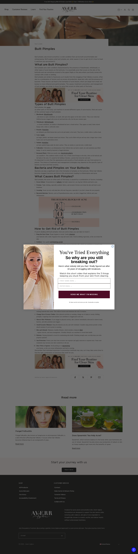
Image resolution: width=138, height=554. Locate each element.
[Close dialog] (113, 246)
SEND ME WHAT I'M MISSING (84, 294)
